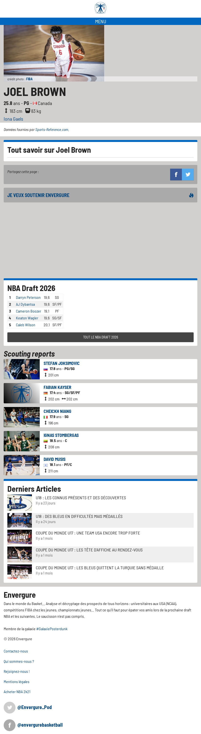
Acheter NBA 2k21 (17, 691)
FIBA (29, 79)
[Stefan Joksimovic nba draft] (22, 368)
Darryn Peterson (28, 297)
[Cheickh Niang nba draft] (22, 416)
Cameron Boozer (28, 311)
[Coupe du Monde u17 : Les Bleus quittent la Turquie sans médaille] (19, 571)
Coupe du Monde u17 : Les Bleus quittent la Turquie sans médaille (100, 567)
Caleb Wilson (25, 324)
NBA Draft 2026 (31, 287)
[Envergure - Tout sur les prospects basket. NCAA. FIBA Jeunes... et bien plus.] (100, 8)
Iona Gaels (13, 119)
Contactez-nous (16, 651)
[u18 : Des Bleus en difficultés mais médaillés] (19, 520)
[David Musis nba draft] (22, 464)
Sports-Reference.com (51, 129)
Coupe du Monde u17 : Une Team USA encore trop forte (88, 533)
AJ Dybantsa (25, 304)
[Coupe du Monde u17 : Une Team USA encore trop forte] (19, 536)
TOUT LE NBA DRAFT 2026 (100, 337)
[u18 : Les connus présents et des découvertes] (19, 502)
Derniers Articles (34, 488)
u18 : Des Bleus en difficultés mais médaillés (79, 516)
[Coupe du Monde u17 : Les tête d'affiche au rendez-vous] (19, 554)
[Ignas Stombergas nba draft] (22, 440)
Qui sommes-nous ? (19, 661)
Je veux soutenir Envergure (38, 195)
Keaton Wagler (27, 317)
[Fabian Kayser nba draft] (22, 392)
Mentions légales (16, 681)
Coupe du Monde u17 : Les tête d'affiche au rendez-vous (89, 549)
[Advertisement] (100, 240)
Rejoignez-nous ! (17, 671)
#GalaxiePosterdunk (51, 628)
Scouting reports (29, 353)
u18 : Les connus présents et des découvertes (81, 497)
